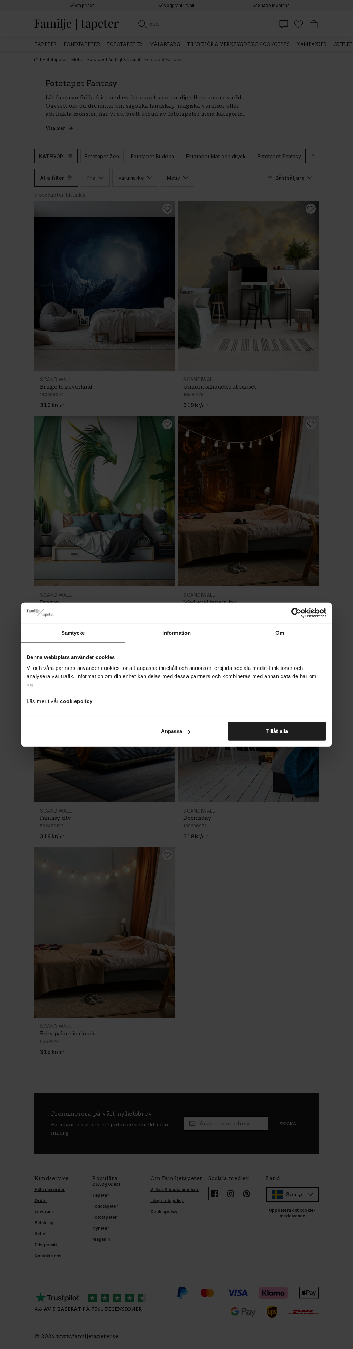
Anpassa (171, 731)
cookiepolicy (76, 701)
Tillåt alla (277, 731)
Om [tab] (279, 632)
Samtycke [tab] (73, 632)
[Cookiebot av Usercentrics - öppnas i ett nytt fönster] (296, 612)
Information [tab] (176, 632)
